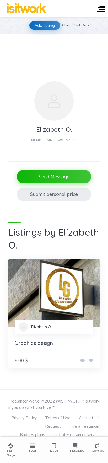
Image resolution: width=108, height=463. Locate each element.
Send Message (54, 177)
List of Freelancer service (76, 435)
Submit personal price (54, 194)
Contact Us (89, 418)
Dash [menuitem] (54, 451)
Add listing (45, 25)
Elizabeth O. (41, 326)
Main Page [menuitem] (11, 453)
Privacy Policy (24, 418)
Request (53, 426)
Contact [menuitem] (97, 451)
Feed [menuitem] (32, 451)
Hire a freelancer (84, 426)
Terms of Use (58, 418)
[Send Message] (82, 361)
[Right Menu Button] (101, 9)
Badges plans (32, 435)
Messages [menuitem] (75, 451)
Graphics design (34, 343)
